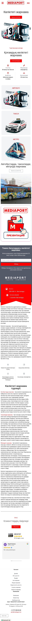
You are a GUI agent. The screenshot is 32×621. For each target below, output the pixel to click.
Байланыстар (16, 600)
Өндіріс (16, 578)
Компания (16, 595)
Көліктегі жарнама (16, 589)
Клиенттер (16, 597)
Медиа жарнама (16, 582)
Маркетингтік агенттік (16, 585)
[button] (3, 189)
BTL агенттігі (16, 575)
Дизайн (16, 573)
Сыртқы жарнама (16, 587)
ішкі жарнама (16, 580)
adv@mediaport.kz (16, 612)
